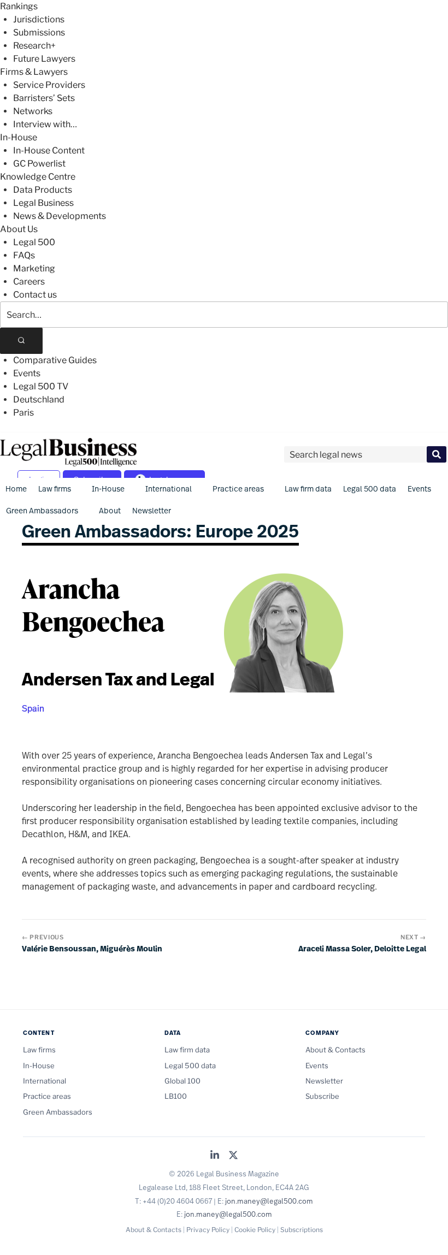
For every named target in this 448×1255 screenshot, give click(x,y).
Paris (23, 412)
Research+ (34, 45)
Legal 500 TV (40, 386)
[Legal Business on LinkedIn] (215, 1156)
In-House (18, 137)
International (168, 488)
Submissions (39, 32)
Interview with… (45, 124)
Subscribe (322, 1096)
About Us (19, 229)
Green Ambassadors (42, 510)
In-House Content (49, 150)
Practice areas (238, 488)
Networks (32, 111)
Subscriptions (301, 1230)
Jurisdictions (38, 19)
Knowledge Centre (37, 176)
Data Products (42, 190)
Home (16, 488)
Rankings (19, 6)
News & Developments (59, 216)
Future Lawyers (44, 59)
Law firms (54, 488)
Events (26, 373)
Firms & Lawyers (34, 72)
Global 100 (182, 1080)
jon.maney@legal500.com (269, 1201)
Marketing (34, 268)
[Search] (21, 341)
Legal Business (43, 203)
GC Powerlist (39, 163)
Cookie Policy (254, 1230)
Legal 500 (34, 242)
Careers (29, 281)
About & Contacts (335, 1049)
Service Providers (49, 85)
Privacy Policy (207, 1230)
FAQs (24, 255)
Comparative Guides (55, 360)
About (110, 510)
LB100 (175, 1096)
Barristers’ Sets (44, 98)
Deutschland (38, 399)
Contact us (35, 294)
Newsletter (151, 510)
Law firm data (308, 488)
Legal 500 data (369, 488)
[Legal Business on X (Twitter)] (233, 1156)
